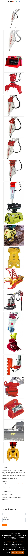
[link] (14, 2)
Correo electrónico (6, 511)
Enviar (4, 525)
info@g (7, 535)
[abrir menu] (2, 1)
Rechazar (14, 552)
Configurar (7, 552)
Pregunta (4, 517)
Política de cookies (22, 549)
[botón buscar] (25, 1)
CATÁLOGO (5, 5)
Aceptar (21, 552)
